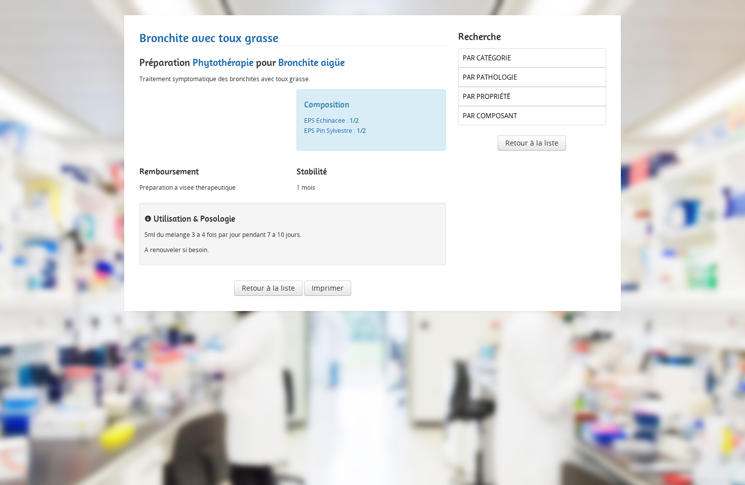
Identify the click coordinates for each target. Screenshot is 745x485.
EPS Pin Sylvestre (328, 130)
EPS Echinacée (324, 120)
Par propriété (486, 96)
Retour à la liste (268, 288)
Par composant (490, 115)
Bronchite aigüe (311, 62)
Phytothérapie (223, 62)
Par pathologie (490, 77)
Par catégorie (487, 57)
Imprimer (328, 288)
